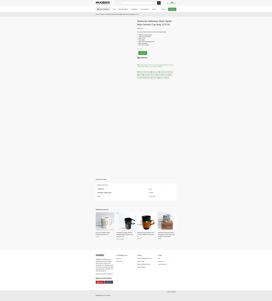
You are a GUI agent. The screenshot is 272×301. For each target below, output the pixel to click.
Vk (171, 75)
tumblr (109, 282)
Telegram (147, 75)
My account (119, 261)
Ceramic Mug (143, 65)
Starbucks (165, 65)
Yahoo (140, 77)
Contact (154, 9)
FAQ (159, 258)
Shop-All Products (123, 9)
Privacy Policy (140, 261)
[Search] (159, 3)
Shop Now (172, 9)
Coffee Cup (150, 65)
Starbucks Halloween (157, 66)
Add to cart (143, 53)
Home (114, 9)
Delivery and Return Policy (143, 264)
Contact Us (161, 261)
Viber (153, 75)
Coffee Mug (156, 65)
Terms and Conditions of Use (144, 258)
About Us (118, 258)
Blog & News (134, 9)
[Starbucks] (142, 58)
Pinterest (141, 72)
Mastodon (147, 77)
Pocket (166, 75)
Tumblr (148, 72)
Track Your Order (145, 9)
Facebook (155, 72)
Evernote (155, 77)
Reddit (159, 75)
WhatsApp (169, 72)
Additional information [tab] (101, 179)
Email (140, 75)
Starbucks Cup (147, 66)
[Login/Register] (168, 3)
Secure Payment (141, 267)
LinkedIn (162, 72)
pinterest (101, 282)
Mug (161, 65)
